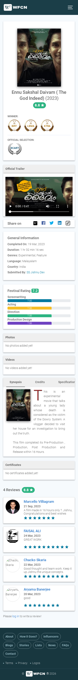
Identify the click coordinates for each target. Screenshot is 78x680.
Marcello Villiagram (39, 501)
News (52, 645)
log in (15, 616)
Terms (9, 663)
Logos (36, 663)
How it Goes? (28, 636)
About (9, 636)
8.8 (27, 490)
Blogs (9, 645)
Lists (38, 645)
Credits (40, 382)
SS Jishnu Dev (36, 272)
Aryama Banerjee (37, 589)
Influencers (50, 636)
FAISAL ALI (32, 531)
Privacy (22, 663)
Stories (24, 645)
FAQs (65, 645)
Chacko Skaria (35, 560)
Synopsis (16, 382)
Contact (10, 653)
